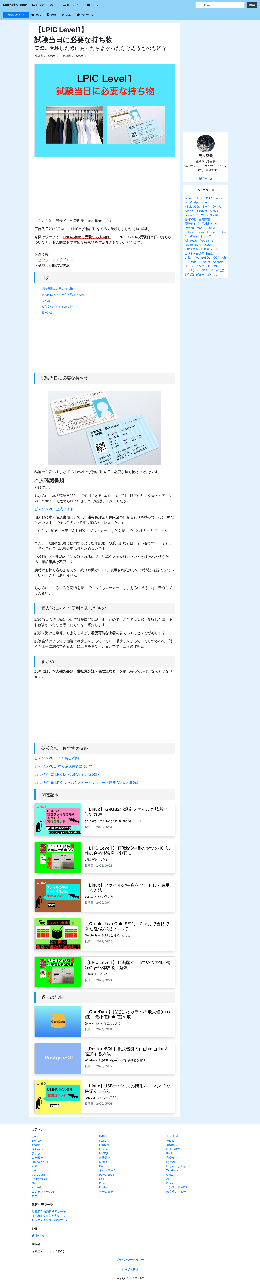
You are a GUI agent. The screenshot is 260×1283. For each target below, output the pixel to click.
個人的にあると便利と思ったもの (63, 294)
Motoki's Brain (15, 5)
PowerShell (207, 240)
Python (189, 228)
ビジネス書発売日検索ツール (202, 253)
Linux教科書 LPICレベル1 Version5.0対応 (67, 774)
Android (218, 262)
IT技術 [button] (40, 5)
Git (224, 257)
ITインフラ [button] (74, 5)
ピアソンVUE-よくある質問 (56, 758)
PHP (209, 198)
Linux (200, 232)
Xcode (188, 211)
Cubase (189, 232)
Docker (205, 262)
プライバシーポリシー (130, 1259)
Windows (190, 240)
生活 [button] (38, 15)
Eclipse (198, 198)
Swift (206, 206)
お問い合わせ (15, 15)
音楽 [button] (68, 15)
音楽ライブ (191, 223)
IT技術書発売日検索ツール (201, 249)
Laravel (219, 198)
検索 (252, 5)
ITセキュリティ (217, 232)
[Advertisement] (104, 190)
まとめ (46, 300)
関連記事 (47, 312)
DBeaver (201, 211)
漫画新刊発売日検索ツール (201, 245)
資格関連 (190, 219)
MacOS (201, 228)
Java (187, 198)
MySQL (214, 211)
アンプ (199, 215)
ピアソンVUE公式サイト (57, 260)
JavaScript (191, 202)
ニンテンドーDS (206, 266)
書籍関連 (204, 219)
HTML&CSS (192, 206)
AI (185, 262)
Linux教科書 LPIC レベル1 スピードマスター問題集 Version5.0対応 (88, 782)
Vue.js (206, 202)
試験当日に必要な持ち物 (57, 288)
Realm (188, 215)
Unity (188, 257)
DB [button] (55, 5)
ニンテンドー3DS (195, 270)
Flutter (188, 266)
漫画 (212, 228)
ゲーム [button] (95, 5)
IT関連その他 (209, 223)
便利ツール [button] (88, 15)
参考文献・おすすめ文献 (57, 306)
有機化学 (212, 215)
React (194, 262)
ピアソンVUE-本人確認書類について (63, 766)
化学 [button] (53, 15)
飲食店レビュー (194, 274)
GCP (216, 257)
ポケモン (212, 274)
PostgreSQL (202, 257)
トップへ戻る (130, 1269)
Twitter (207, 178)
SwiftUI (217, 206)
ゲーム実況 (217, 270)
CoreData (190, 236)
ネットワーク (208, 236)
